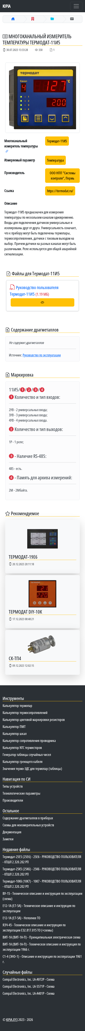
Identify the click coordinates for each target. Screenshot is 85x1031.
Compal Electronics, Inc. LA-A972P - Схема (28, 979)
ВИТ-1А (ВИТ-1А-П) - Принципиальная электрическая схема (41, 937)
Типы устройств (13, 786)
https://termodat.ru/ (60, 190)
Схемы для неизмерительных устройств (28, 825)
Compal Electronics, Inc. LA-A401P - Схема (28, 993)
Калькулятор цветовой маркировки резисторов (34, 719)
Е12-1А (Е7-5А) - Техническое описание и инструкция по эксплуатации (39, 908)
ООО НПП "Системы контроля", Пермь (62, 176)
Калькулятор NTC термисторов (22, 747)
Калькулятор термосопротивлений (25, 712)
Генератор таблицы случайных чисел (27, 754)
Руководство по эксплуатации (42, 355)
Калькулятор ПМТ (14, 726)
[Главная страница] (13, 19)
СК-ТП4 (15, 658)
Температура (55, 160)
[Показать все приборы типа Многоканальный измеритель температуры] (7, 151)
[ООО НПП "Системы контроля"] (32, 19)
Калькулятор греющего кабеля (22, 761)
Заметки (8, 839)
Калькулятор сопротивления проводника (29, 740)
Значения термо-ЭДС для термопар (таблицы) (32, 768)
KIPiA (6, 6)
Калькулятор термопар (17, 705)
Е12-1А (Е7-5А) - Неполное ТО (21, 918)
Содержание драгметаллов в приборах (28, 818)
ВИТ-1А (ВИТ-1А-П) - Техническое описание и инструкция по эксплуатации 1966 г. (42, 947)
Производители (13, 800)
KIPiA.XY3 (12, 1019)
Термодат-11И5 (57, 141)
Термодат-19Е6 (23, 557)
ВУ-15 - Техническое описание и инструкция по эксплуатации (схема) (42, 896)
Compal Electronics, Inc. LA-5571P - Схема (28, 986)
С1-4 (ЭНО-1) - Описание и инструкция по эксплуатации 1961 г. (42, 959)
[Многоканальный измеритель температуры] (52, 19)
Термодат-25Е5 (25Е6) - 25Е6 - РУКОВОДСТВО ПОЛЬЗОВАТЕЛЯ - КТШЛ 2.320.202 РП (42, 859)
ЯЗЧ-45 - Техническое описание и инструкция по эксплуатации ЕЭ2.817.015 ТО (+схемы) (34, 928)
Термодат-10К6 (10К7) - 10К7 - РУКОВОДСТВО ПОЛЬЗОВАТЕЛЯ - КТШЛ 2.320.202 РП (42, 884)
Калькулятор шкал (15, 733)
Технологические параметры (21, 793)
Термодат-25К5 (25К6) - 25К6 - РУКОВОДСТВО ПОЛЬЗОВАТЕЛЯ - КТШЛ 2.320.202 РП (42, 872)
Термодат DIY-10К (25, 612)
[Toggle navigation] (76, 6)
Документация (12, 832)
